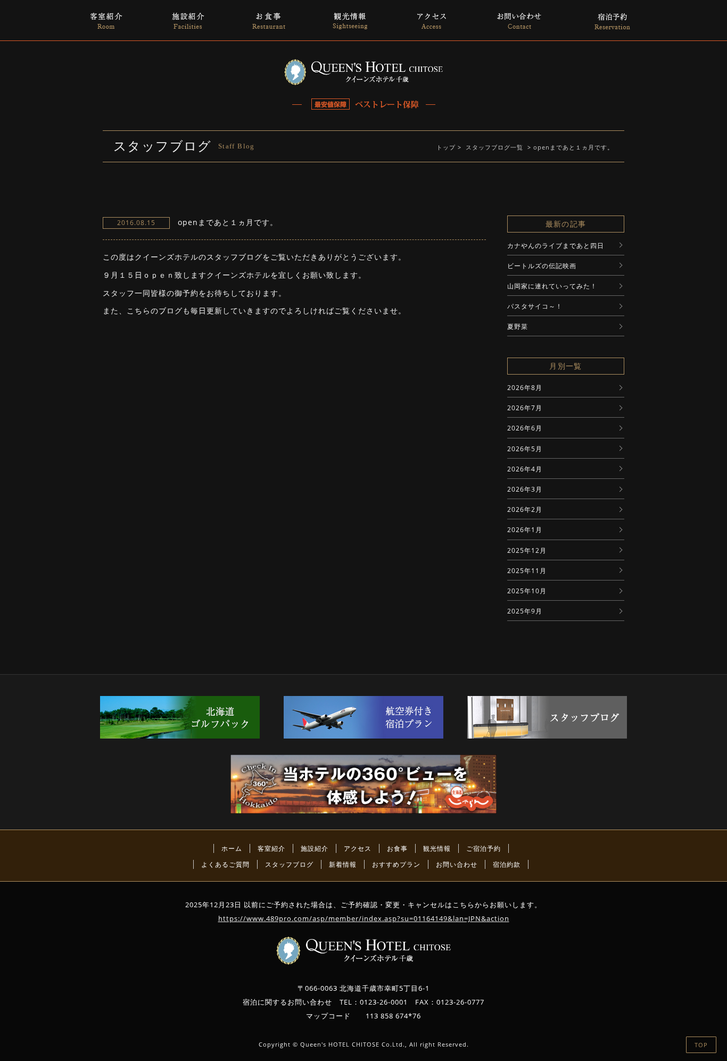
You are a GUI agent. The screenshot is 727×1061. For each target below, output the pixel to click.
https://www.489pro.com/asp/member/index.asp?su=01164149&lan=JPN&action (363, 918)
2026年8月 (524, 387)
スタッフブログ (289, 864)
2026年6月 (524, 428)
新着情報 (343, 864)
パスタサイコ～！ (535, 306)
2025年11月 (527, 570)
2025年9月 (524, 611)
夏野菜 (517, 326)
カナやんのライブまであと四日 (555, 245)
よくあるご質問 (225, 864)
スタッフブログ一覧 (494, 147)
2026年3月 (524, 489)
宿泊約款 (507, 864)
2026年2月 (524, 509)
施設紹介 (314, 848)
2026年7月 (524, 407)
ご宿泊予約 (483, 848)
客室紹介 (271, 848)
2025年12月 (527, 550)
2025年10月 (527, 590)
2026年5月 (524, 448)
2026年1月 (524, 529)
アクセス (357, 848)
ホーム (231, 848)
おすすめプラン (396, 864)
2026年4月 (524, 469)
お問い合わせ (456, 864)
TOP (701, 1045)
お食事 (397, 848)
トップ (446, 147)
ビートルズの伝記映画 (541, 265)
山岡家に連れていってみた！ (552, 286)
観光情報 (437, 848)
